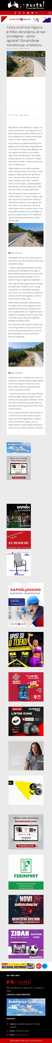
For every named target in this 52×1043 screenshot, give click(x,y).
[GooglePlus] (20, 13)
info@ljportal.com (22, 1035)
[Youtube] (36, 13)
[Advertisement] (26, 94)
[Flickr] (24, 13)
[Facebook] (15, 13)
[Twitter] (32, 13)
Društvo (26, 115)
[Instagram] (28, 13)
